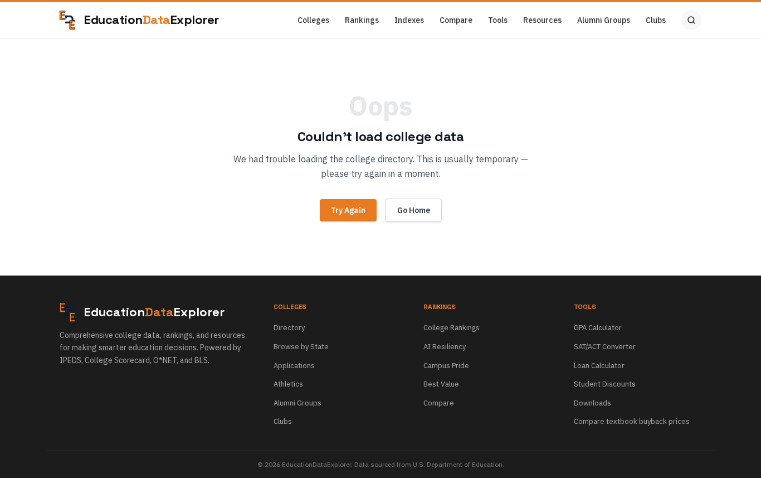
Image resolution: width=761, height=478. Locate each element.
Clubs (656, 20)
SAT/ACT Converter (605, 346)
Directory (289, 327)
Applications (294, 365)
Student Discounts (605, 384)
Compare (456, 20)
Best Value (441, 384)
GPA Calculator (598, 327)
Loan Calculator (599, 365)
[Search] (691, 20)
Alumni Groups (603, 20)
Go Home (413, 210)
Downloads (592, 403)
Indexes (409, 20)
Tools (498, 20)
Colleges (313, 20)
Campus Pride (446, 365)
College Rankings (451, 327)
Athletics (288, 384)
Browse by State (301, 346)
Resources (542, 20)
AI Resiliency (444, 346)
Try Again (348, 210)
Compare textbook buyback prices (632, 421)
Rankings (362, 20)
